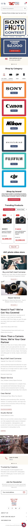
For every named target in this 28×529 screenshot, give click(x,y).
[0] (25, 3)
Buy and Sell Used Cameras (14, 272)
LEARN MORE (19, 47)
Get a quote (13, 304)
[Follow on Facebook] (8, 508)
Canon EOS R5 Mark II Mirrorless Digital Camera (20, 233)
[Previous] (1, 36)
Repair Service (14, 298)
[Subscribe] (24, 492)
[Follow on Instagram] (12, 508)
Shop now (14, 93)
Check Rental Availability (6, 409)
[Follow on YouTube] (16, 508)
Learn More (3, 430)
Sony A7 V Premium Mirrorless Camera (6, 232)
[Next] (26, 36)
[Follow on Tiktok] (19, 508)
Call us (11, 459)
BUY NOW (9, 47)
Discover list (13, 279)
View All (13, 247)
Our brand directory (14, 199)
